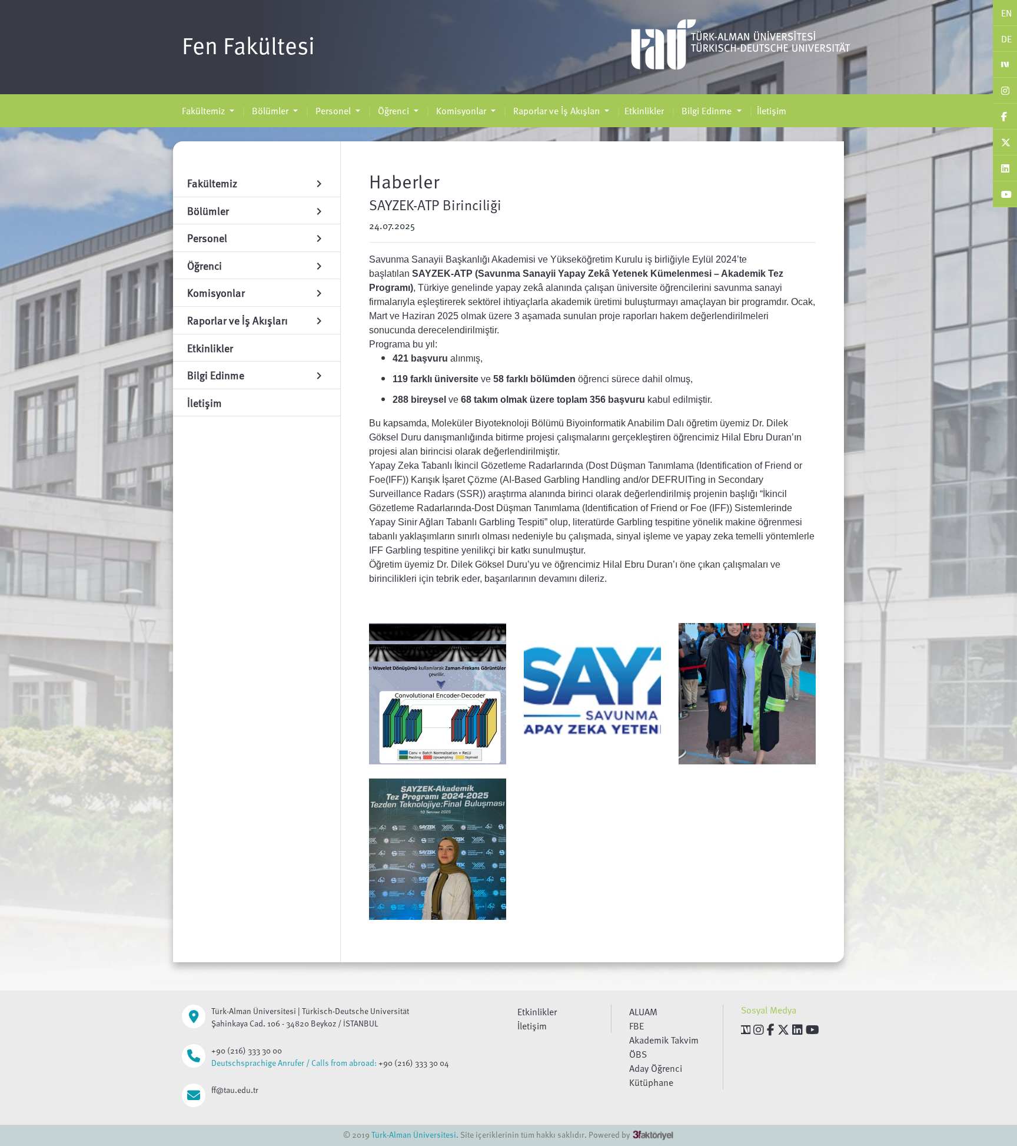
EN (1006, 13)
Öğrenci (393, 111)
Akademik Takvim (664, 1040)
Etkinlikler (644, 111)
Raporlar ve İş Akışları (556, 111)
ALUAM (643, 1012)
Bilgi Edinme (706, 111)
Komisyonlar (461, 111)
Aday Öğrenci (655, 1068)
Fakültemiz (204, 111)
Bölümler (270, 111)
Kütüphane (651, 1082)
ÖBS (638, 1054)
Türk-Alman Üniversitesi (413, 1134)
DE (1006, 39)
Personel (333, 111)
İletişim (771, 111)
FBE (636, 1026)
